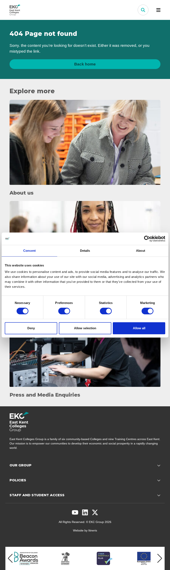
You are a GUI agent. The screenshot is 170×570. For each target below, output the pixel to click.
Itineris (92, 530)
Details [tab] (85, 250)
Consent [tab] (29, 250)
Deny (31, 328)
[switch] (64, 311)
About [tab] (140, 250)
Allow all (139, 328)
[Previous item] (10, 558)
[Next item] (160, 558)
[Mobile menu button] (158, 10)
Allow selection (85, 328)
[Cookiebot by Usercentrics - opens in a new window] (147, 239)
